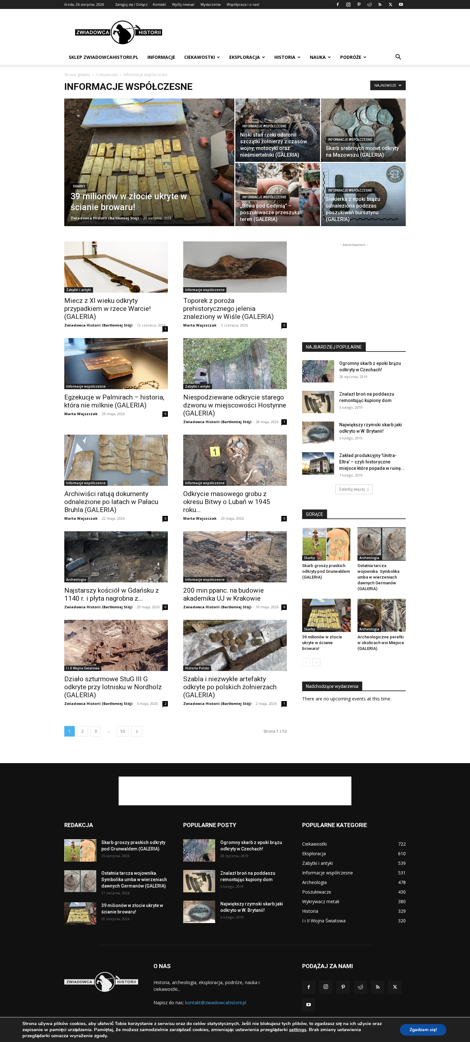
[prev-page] (306, 662)
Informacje (161, 57)
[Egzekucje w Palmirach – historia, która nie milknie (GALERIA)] (116, 363)
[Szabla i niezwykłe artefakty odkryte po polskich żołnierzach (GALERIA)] (235, 645)
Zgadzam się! (423, 1030)
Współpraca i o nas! (243, 4)
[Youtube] (401, 4)
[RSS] (380, 4)
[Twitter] (390, 4)
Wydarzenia (210, 4)
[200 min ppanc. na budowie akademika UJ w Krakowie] (235, 556)
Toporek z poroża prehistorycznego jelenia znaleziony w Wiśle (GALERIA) (228, 308)
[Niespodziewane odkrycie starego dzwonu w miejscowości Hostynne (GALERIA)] (235, 363)
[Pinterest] (359, 4)
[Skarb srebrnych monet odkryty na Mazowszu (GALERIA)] (363, 130)
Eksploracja (244, 57)
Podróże (350, 57)
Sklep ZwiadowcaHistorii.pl (103, 57)
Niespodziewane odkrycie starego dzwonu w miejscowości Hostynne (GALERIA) (234, 405)
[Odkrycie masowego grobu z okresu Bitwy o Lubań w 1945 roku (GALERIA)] (235, 460)
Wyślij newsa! (183, 4)
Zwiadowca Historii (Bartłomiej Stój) (105, 218)
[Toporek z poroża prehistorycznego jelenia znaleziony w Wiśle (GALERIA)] (235, 267)
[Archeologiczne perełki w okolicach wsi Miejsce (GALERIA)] (381, 615)
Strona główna (77, 74)
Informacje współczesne (264, 126)
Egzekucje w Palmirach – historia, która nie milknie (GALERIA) (114, 401)
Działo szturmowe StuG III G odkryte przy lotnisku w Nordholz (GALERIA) (113, 687)
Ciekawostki (199, 57)
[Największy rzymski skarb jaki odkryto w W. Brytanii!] (318, 433)
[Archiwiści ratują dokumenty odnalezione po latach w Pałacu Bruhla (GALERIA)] (116, 460)
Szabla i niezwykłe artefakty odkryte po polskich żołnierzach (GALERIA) (230, 687)
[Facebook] (337, 4)
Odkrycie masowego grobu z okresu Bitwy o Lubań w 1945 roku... (226, 502)
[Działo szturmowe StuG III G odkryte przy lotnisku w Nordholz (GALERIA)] (116, 645)
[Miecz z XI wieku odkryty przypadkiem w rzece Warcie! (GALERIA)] (116, 267)
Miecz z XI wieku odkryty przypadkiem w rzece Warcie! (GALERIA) (107, 308)
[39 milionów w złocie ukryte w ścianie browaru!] (149, 172)
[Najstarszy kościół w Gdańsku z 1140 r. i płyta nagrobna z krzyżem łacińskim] (116, 556)
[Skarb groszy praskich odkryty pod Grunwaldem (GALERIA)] (326, 544)
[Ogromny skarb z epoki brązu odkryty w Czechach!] (318, 371)
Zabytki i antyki (78, 290)
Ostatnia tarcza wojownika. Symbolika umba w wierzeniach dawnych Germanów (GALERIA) (378, 577)
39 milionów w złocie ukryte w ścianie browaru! (322, 643)
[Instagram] (348, 4)
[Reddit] (369, 4)
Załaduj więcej (352, 489)
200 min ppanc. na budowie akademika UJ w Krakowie (223, 594)
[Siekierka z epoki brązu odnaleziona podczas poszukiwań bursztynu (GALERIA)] (363, 194)
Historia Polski (197, 668)
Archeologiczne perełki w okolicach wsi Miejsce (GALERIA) (380, 643)
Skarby (79, 186)
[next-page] (136, 731)
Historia (284, 57)
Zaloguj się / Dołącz (131, 4)
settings (297, 1029)
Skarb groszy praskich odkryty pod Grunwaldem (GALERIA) (326, 571)
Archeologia (76, 579)
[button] (398, 58)
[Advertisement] (289, 32)
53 (123, 731)
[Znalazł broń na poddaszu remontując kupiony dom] (318, 402)
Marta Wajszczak (199, 325)
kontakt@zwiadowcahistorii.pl (215, 1002)
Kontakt (159, 4)
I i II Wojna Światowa (82, 668)
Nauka (318, 57)
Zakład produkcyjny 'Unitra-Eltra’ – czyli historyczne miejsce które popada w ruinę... (372, 462)
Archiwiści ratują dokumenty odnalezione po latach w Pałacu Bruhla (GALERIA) (111, 502)
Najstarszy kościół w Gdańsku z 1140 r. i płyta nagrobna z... (111, 594)
